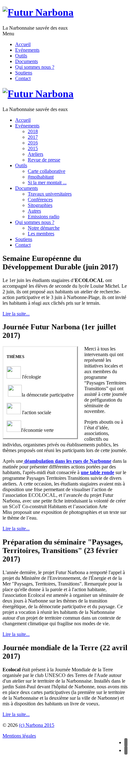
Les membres (41, 233)
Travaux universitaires (50, 194)
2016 (33, 142)
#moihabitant (41, 176)
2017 (33, 137)
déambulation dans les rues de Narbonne (67, 461)
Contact (23, 78)
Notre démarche (44, 228)
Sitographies (40, 205)
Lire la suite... (16, 313)
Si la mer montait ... (47, 182)
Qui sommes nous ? (34, 67)
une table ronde (97, 472)
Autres (34, 211)
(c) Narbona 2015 (36, 725)
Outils (21, 55)
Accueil (23, 44)
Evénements (27, 50)
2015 (33, 148)
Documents (26, 61)
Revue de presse (44, 159)
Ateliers (35, 154)
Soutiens (23, 72)
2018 (33, 131)
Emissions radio (43, 216)
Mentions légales (19, 735)
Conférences (40, 199)
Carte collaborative (46, 171)
